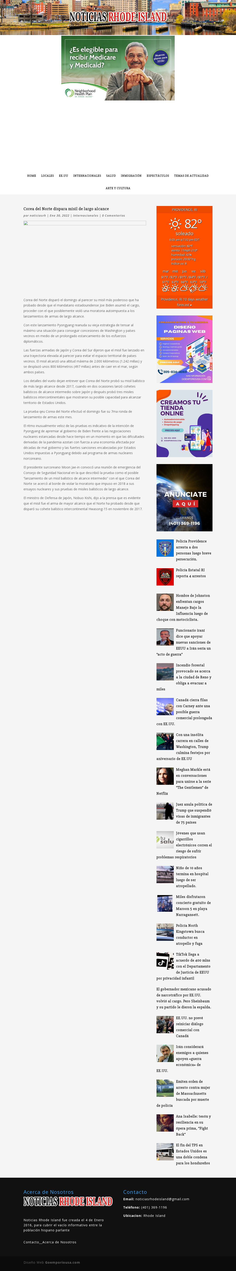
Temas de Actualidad (191, 176)
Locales (47, 176)
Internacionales (87, 176)
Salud (111, 176)
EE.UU (63, 176)
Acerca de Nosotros (59, 1242)
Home (31, 176)
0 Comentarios (113, 215)
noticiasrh (38, 215)
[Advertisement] (118, 135)
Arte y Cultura (118, 188)
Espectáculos (158, 176)
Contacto (31, 1242)
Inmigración (131, 176)
